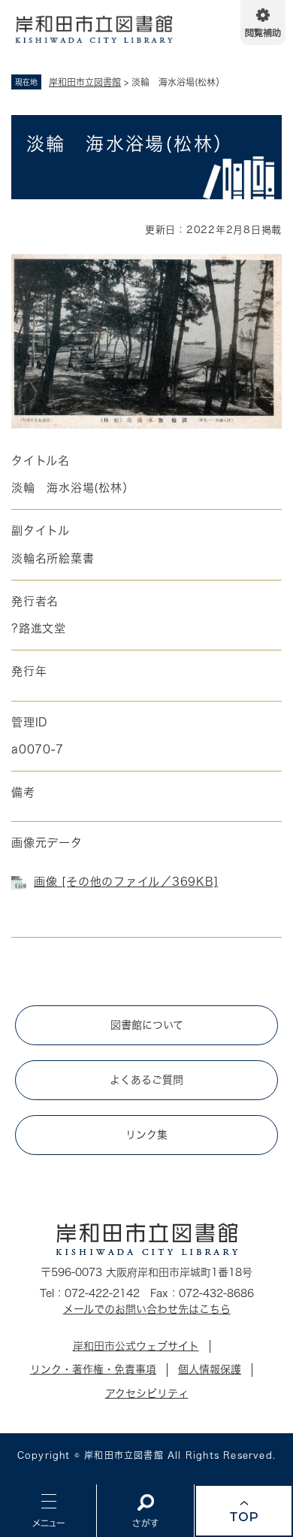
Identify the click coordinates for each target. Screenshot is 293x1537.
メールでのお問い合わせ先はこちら (147, 1309)
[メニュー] (48, 1510)
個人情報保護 (209, 1369)
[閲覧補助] (262, 22)
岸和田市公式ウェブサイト (136, 1346)
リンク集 (146, 1134)
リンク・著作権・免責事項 (93, 1369)
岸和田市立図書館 (85, 81)
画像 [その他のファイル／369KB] (126, 881)
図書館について (146, 1025)
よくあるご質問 (146, 1080)
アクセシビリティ (147, 1393)
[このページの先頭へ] (244, 1510)
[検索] (145, 1510)
